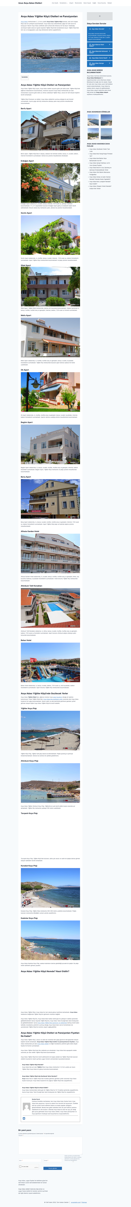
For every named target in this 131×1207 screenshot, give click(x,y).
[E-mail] (24, 1119)
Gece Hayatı (87, 3)
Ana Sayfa (55, 3)
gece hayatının (57, 697)
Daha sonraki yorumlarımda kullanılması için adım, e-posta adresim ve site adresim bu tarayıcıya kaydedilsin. (73, 1158)
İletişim (110, 3)
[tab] (100, 29)
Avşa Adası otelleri (43, 1044)
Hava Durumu (102, 3)
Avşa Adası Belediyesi (94, 78)
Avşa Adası (24, 21)
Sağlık (94, 3)
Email (46, 1160)
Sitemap (84, 1202)
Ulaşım (71, 3)
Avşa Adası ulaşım (102, 92)
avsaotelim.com (76, 1202)
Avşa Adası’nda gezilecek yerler (53, 699)
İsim (21, 1160)
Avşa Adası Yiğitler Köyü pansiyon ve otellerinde (52, 1023)
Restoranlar (78, 3)
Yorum (20, 1135)
